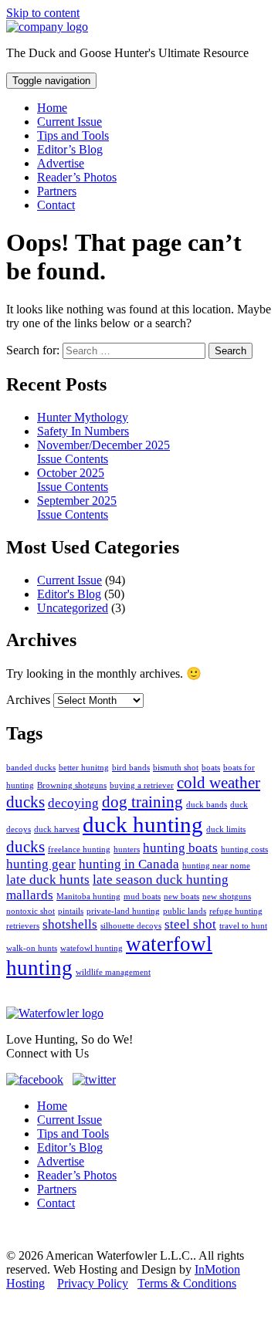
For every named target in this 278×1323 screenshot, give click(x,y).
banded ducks (31, 767)
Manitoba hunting (88, 896)
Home (52, 107)
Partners (56, 191)
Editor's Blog (69, 594)
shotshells (69, 924)
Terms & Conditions (186, 1283)
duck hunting (143, 824)
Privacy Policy (92, 1283)
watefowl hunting (91, 948)
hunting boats (180, 848)
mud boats (142, 896)
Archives (28, 699)
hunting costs (244, 849)
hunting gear (41, 864)
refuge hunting (236, 911)
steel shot (190, 924)
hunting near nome (216, 865)
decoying (73, 803)
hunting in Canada (129, 864)
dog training (142, 802)
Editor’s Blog (70, 149)
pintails (70, 911)
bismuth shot (175, 767)
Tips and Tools (73, 135)
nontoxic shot (30, 911)
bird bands (131, 767)
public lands (184, 911)
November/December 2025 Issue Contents (103, 451)
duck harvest (57, 829)
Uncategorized (72, 607)
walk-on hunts (31, 948)
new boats (181, 896)
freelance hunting (79, 849)
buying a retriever (142, 785)
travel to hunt (243, 926)
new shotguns (226, 896)
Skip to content (43, 12)
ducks (25, 846)
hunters (127, 849)
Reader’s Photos (77, 177)
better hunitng (84, 767)
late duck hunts (48, 879)
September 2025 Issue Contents (77, 507)
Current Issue (69, 121)
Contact (56, 204)
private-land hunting (123, 911)
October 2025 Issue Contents (72, 479)
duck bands (206, 804)
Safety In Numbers (83, 431)
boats (211, 767)
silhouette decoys (130, 926)
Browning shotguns (72, 785)
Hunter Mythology (82, 417)
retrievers (22, 926)
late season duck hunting (161, 879)
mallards (29, 895)
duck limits (226, 829)
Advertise (60, 163)
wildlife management (113, 972)
